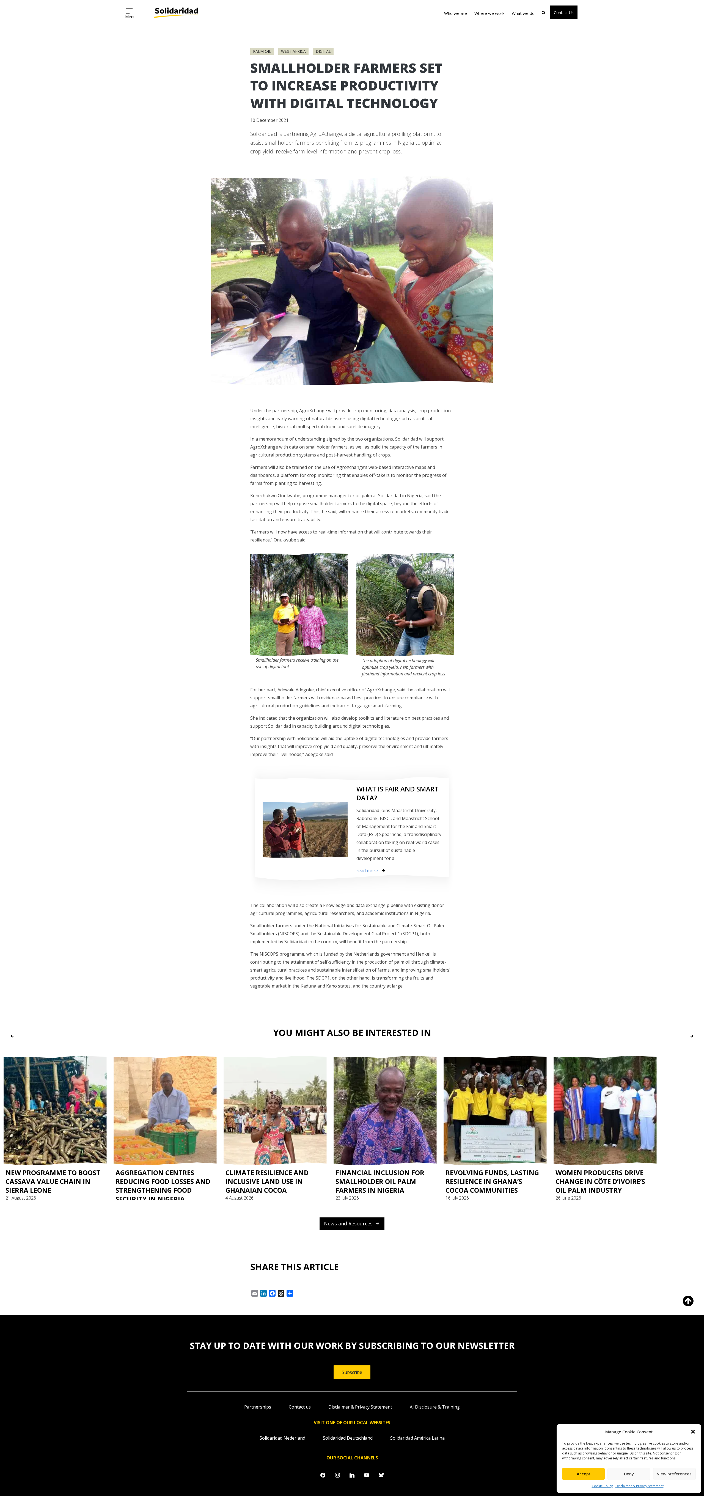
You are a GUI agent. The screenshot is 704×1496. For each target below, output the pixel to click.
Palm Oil (262, 51)
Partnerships (257, 1407)
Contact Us (564, 12)
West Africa (293, 51)
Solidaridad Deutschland (348, 1438)
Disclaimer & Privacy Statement (639, 1486)
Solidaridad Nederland (282, 1438)
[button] (693, 1431)
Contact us (300, 1407)
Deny (629, 1473)
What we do (523, 13)
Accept (583, 1473)
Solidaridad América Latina (417, 1438)
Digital (323, 51)
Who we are (455, 13)
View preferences (674, 1473)
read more (367, 871)
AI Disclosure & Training (435, 1407)
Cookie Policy (602, 1486)
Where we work (489, 13)
